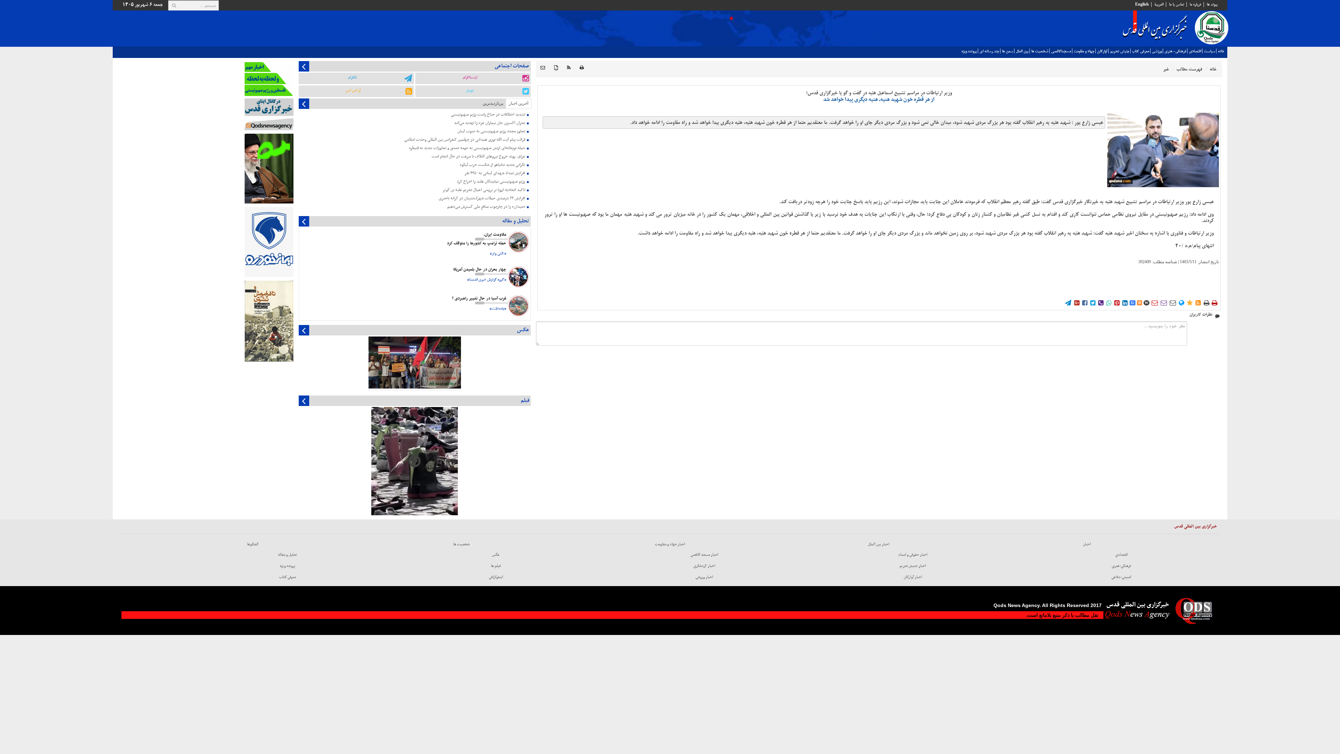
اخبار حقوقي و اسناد (913, 555)
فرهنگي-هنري (1121, 566)
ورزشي (1157, 51)
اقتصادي (1195, 51)
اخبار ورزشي (704, 577)
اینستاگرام (470, 77)
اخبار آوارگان (913, 577)
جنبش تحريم (1119, 51)
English (1142, 4)
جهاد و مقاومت (1084, 51)
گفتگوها (253, 544)
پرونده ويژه (969, 51)
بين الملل (1022, 51)
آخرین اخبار (518, 103)
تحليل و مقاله (287, 555)
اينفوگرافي (496, 577)
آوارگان (1102, 51)
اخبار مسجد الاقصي (705, 555)
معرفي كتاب (1140, 51)
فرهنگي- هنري (1175, 51)
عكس (496, 555)
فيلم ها (496, 566)
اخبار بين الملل (878, 544)
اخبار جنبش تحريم (913, 566)
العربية (1158, 4)
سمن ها (1007, 51)
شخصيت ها (1039, 51)
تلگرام (352, 77)
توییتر (470, 90)
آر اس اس (352, 90)
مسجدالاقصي (1061, 51)
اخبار (1087, 544)
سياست (1209, 51)
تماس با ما (1176, 4)
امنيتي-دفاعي (1121, 577)
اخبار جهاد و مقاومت (670, 544)
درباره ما (1195, 4)
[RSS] (569, 68)
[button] (543, 68)
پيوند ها (1212, 4)
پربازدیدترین (493, 103)
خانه (1221, 51)
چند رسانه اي (989, 51)
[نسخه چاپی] (581, 68)
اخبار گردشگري (704, 566)
